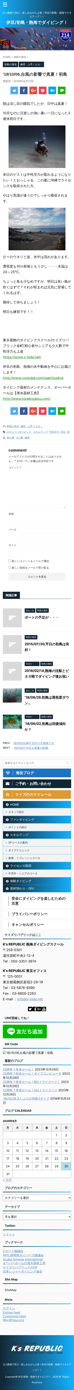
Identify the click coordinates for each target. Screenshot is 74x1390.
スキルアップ (40, 431)
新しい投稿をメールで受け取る (30, 567)
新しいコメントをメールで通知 (30, 561)
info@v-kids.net (30, 999)
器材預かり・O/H (22, 888)
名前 (11, 513)
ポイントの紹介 (17, 827)
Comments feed (14, 1316)
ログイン (9, 1308)
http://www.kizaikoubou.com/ (26, 399)
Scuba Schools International (23, 1259)
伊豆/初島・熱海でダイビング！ (37, 22)
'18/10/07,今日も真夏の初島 (30, 748)
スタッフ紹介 (16, 811)
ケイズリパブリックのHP (20, 1267)
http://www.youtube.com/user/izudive (33, 378)
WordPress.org (13, 1320)
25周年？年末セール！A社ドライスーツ (30, 1090)
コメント (15, 467)
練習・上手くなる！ (31, 426)
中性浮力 (54, 431)
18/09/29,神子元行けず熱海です (33, 743)
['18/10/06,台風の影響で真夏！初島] (52, 90)
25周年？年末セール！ (18, 1069)
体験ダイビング (20, 881)
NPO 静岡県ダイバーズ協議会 (23, 1255)
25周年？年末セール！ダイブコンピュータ (32, 1073)
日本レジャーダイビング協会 (22, 1271)
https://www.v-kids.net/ (22, 357)
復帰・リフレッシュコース (24, 858)
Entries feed (11, 1312)
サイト (13, 545)
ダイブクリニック (19, 850)
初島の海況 (13, 426)
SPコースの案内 (18, 842)
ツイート (9, 1234)
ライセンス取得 (20, 866)
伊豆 (63, 431)
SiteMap (11, 1290)
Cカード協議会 (13, 1251)
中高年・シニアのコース (23, 873)
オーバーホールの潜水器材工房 (24, 1263)
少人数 (19, 437)
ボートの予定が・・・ (42, 617)
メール (13, 529)
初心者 (10, 437)
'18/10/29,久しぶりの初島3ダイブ (26, 1098)
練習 (27, 437)
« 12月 (7, 1180)
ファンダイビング (22, 819)
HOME (14, 804)
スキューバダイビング (19, 431)
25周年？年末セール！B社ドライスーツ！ (31, 1082)
